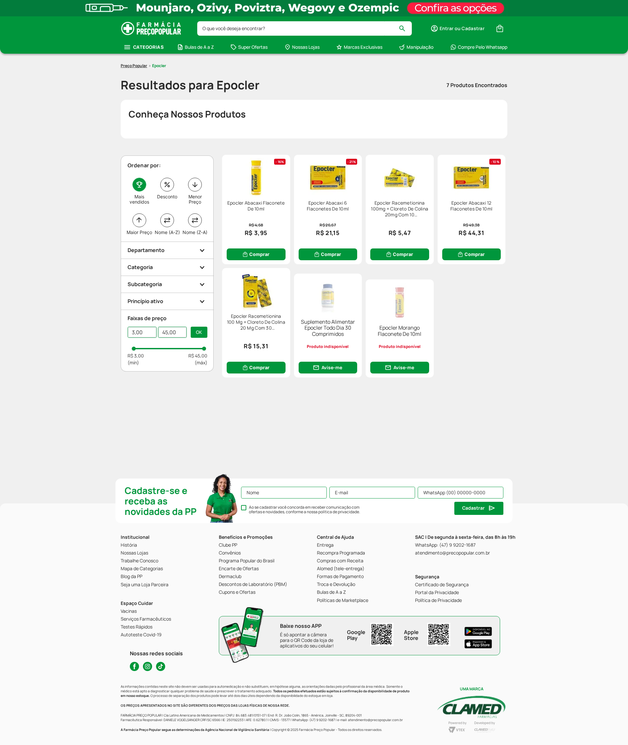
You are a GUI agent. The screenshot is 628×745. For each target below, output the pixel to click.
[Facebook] (134, 666)
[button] (457, 28)
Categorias (148, 47)
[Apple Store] (478, 643)
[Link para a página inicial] (134, 66)
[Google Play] (478, 631)
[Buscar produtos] (405, 28)
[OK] (199, 332)
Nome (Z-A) (195, 232)
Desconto (167, 196)
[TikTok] (160, 666)
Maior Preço (139, 232)
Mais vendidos (139, 199)
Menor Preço (195, 199)
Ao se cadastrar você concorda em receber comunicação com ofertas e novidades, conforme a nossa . (304, 509)
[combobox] (304, 28)
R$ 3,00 (136, 356)
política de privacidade (338, 512)
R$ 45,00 (197, 356)
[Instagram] (147, 666)
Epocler (159, 65)
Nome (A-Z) (167, 232)
